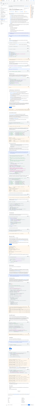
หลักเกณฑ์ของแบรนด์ (23, 401)
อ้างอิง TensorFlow (23, 402)
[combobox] (22, 0)
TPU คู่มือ (21, 76)
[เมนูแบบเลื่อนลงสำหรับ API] (12, 0)
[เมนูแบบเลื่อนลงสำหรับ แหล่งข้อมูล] (15, 0)
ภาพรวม (1, 3)
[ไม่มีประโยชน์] (28, 8)
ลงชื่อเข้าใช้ (33, 0)
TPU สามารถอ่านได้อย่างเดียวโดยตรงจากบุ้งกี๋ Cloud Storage (16, 67)
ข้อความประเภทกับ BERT (25, 279)
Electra (11, 98)
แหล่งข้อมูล (14, 0)
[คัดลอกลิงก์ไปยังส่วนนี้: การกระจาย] (12, 268)
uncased (13, 92)
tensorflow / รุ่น (17, 44)
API (11, 0)
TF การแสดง (17, 367)
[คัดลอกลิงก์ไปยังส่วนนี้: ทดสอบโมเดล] (13, 337)
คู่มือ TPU (18, 241)
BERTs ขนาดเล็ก (11, 93)
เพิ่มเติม (17, 0)
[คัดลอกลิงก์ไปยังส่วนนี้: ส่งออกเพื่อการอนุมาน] (15, 315)
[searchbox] (4, 5)
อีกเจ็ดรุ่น (16, 92)
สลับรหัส (10, 107)
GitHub (31, 0)
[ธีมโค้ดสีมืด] (27, 42)
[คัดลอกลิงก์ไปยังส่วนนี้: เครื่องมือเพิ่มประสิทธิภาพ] (15, 278)
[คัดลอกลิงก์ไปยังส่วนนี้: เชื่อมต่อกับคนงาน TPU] (14, 73)
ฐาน (20, 100)
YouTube (9, 402)
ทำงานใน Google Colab (12, 11)
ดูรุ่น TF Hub (26, 11)
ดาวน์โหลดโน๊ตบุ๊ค (21, 11)
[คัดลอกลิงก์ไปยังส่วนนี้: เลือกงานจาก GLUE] (14, 236)
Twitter (8, 401)
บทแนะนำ (3, 3)
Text (1, 2)
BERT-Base (11, 92)
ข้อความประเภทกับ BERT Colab (12, 114)
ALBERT (11, 95)
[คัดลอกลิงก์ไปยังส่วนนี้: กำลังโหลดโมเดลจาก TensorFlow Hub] (20, 90)
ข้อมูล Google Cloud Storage (21, 240)
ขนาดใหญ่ (22, 100)
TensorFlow (10, 8)
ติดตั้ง (6, 0)
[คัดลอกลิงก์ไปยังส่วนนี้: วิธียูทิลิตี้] (11, 347)
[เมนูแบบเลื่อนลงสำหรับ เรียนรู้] (9, 0)
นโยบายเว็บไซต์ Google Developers (16, 394)
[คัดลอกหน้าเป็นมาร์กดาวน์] (24, 9)
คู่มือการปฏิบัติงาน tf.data (16, 118)
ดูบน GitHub (17, 11)
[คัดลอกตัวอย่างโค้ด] (28, 42)
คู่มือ (5, 3)
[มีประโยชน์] (27, 8)
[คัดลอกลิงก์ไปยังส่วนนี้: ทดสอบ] (11, 350)
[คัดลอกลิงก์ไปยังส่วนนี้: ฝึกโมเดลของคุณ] (14, 265)
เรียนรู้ (8, 0)
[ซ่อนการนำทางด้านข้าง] (6, 405)
